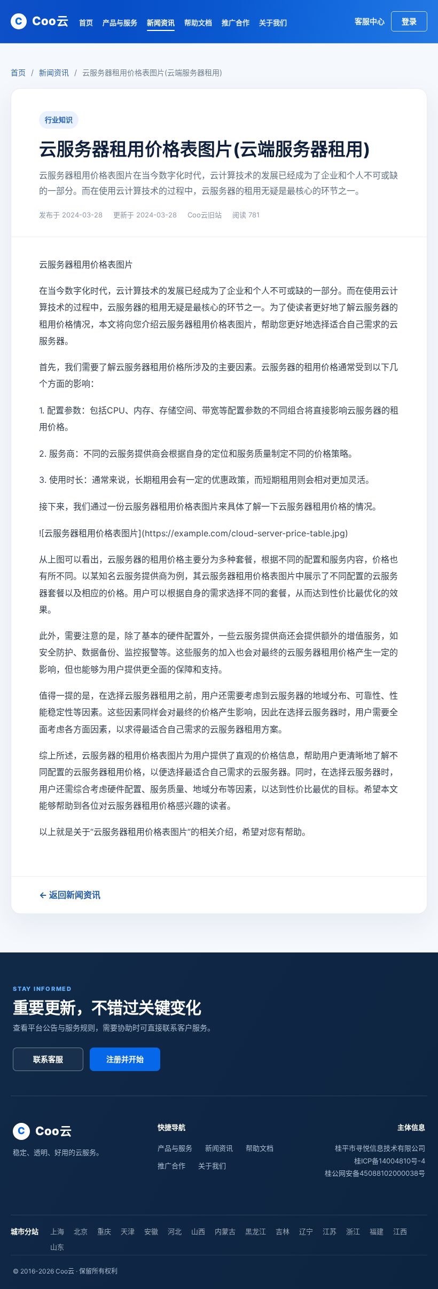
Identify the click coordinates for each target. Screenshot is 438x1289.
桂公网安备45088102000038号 (375, 1173)
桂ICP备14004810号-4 (389, 1161)
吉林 (283, 1231)
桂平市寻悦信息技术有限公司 (380, 1148)
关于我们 (273, 22)
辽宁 (306, 1231)
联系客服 (48, 1059)
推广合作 (235, 22)
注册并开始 (125, 1059)
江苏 (330, 1231)
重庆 (104, 1231)
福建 (377, 1231)
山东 (57, 1247)
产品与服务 (120, 22)
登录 (409, 21)
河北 (175, 1231)
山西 (198, 1231)
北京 (81, 1231)
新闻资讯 (161, 22)
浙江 (353, 1231)
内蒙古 (225, 1231)
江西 (400, 1231)
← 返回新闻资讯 (69, 894)
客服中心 (370, 21)
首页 (86, 22)
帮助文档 (198, 22)
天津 (128, 1231)
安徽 (151, 1231)
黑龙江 (255, 1231)
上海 (57, 1231)
